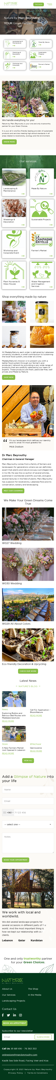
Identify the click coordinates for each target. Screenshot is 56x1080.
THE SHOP (38, 4)
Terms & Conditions (37, 1073)
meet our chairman (13, 491)
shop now (8, 377)
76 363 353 (30, 1048)
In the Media (34, 995)
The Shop (33, 989)
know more (9, 142)
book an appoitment (14, 1023)
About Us (7, 989)
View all (28, 760)
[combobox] (8, 812)
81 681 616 (16, 1048)
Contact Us (9, 1009)
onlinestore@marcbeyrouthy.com (19, 1054)
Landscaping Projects (13, 1000)
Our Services (8, 995)
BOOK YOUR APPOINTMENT (15, 860)
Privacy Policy (15, 1073)
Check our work (28, 671)
